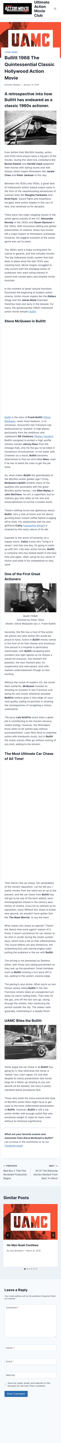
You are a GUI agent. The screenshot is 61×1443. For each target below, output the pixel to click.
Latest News (11, 52)
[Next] (53, 1235)
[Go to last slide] (8, 1235)
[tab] (25, 1269)
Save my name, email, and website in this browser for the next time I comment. (29, 1384)
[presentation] (30, 1222)
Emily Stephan (13, 85)
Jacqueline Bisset (34, 525)
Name (10, 1347)
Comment (12, 1307)
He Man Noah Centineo (22, 1245)
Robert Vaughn (43, 436)
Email (10, 1361)
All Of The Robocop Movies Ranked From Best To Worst (46, 1172)
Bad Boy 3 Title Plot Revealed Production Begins (15, 1172)
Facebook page (13, 1145)
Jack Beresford (16, 1251)
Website (10, 1375)
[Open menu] (55, 9)
